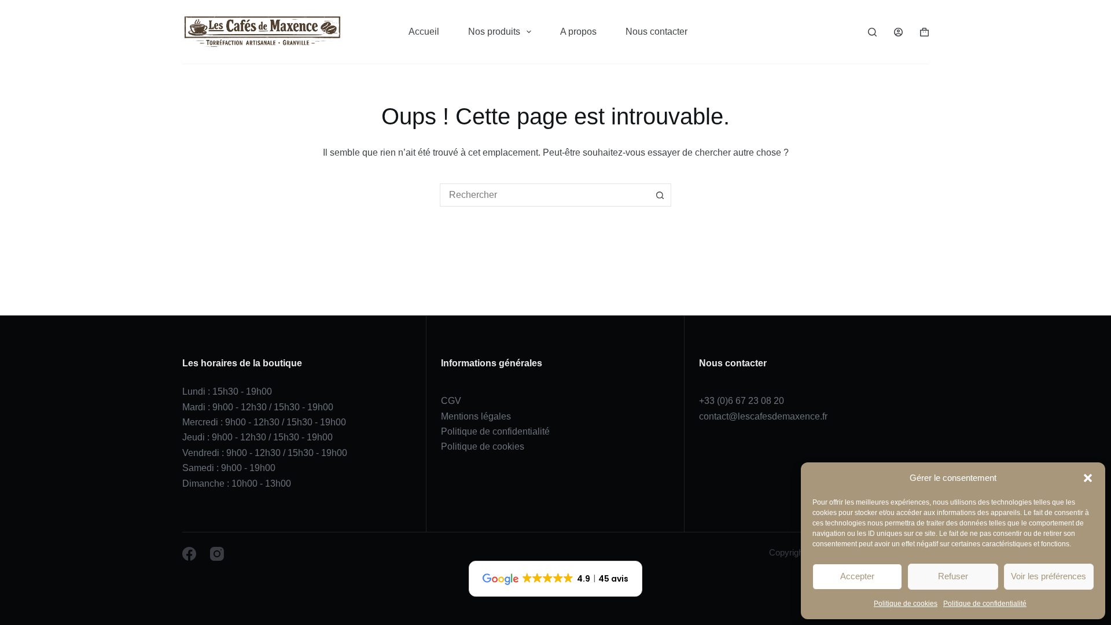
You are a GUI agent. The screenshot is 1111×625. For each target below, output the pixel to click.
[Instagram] (217, 554)
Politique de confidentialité (985, 604)
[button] (1088, 478)
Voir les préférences (1048, 576)
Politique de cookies (905, 604)
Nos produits (494, 31)
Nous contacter (656, 31)
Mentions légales (476, 416)
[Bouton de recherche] (660, 195)
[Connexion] (898, 32)
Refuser (953, 576)
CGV (451, 401)
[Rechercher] (872, 32)
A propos (578, 31)
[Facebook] (189, 554)
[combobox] (544, 195)
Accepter (857, 576)
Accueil (424, 31)
